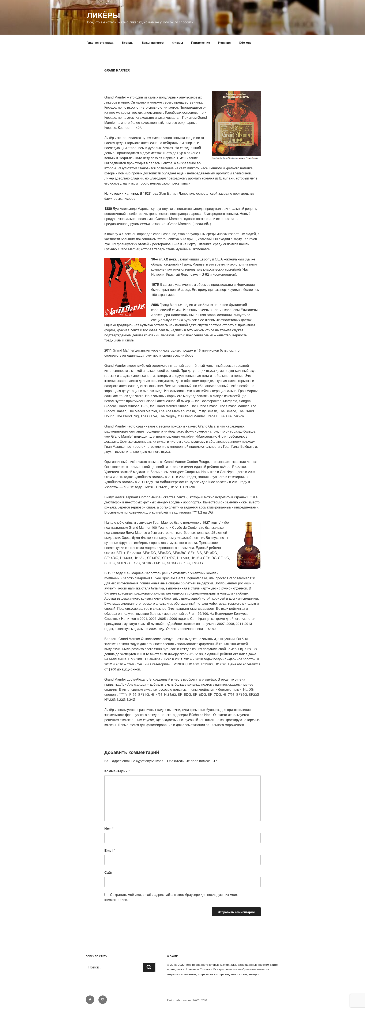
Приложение (200, 42)
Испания (224, 42)
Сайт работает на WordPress (187, 1000)
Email (109, 850)
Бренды (127, 42)
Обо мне (245, 42)
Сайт (108, 872)
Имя (108, 828)
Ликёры (103, 14)
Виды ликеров (153, 42)
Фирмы (177, 42)
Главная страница (100, 42)
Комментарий (117, 771)
